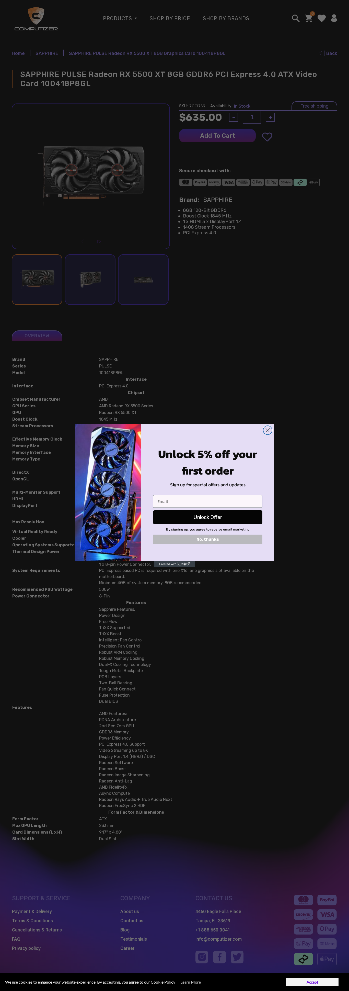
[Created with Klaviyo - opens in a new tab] (174, 564)
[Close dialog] (267, 430)
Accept (312, 982)
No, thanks (207, 539)
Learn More (190, 982)
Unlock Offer (207, 517)
